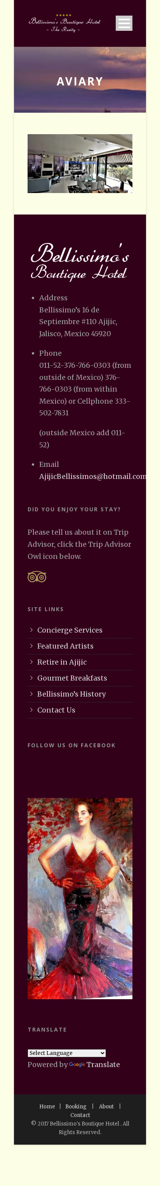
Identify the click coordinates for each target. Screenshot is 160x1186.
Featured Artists (65, 646)
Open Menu (124, 23)
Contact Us (56, 710)
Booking (76, 1106)
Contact (80, 1115)
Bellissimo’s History (71, 694)
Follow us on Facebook (72, 745)
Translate (103, 1064)
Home (47, 1106)
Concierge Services (70, 630)
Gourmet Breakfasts (72, 678)
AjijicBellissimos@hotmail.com (93, 476)
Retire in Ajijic (62, 662)
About (106, 1106)
